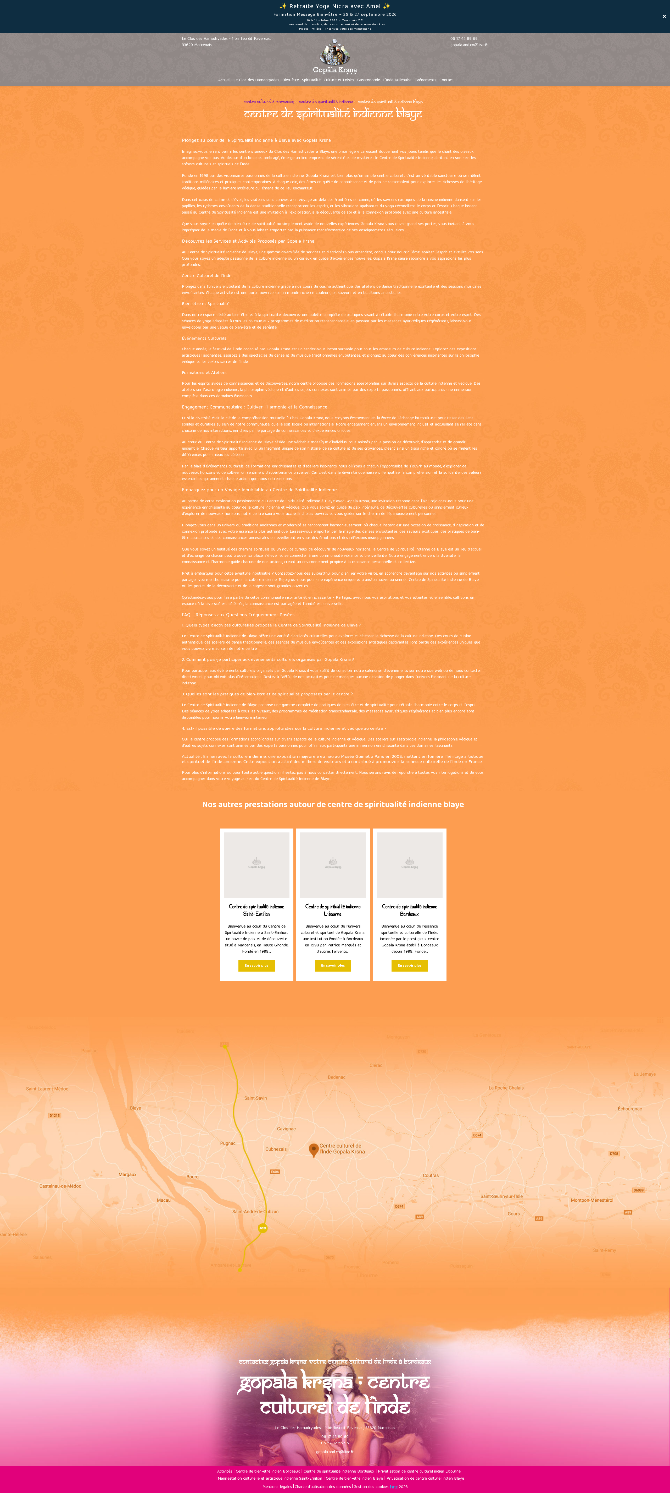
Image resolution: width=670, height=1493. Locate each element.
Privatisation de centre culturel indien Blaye (425, 1479)
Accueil (224, 80)
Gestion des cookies (371, 1487)
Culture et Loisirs (339, 80)
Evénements (425, 80)
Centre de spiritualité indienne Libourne (333, 910)
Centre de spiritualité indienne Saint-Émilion (256, 910)
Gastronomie (368, 80)
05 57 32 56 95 (335, 1443)
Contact (446, 80)
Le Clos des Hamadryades (256, 80)
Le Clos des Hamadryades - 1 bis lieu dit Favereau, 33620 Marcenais (226, 42)
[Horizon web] (394, 1487)
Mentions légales (277, 1487)
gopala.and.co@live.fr (469, 45)
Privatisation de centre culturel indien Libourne (419, 1472)
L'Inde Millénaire (397, 80)
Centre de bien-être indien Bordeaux (268, 1472)
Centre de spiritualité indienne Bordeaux (409, 910)
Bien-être (290, 80)
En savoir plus (257, 966)
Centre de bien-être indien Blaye (354, 1479)
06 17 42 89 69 (335, 1437)
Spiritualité (311, 80)
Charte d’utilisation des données (323, 1487)
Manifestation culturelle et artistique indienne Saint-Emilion (270, 1479)
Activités (224, 1472)
